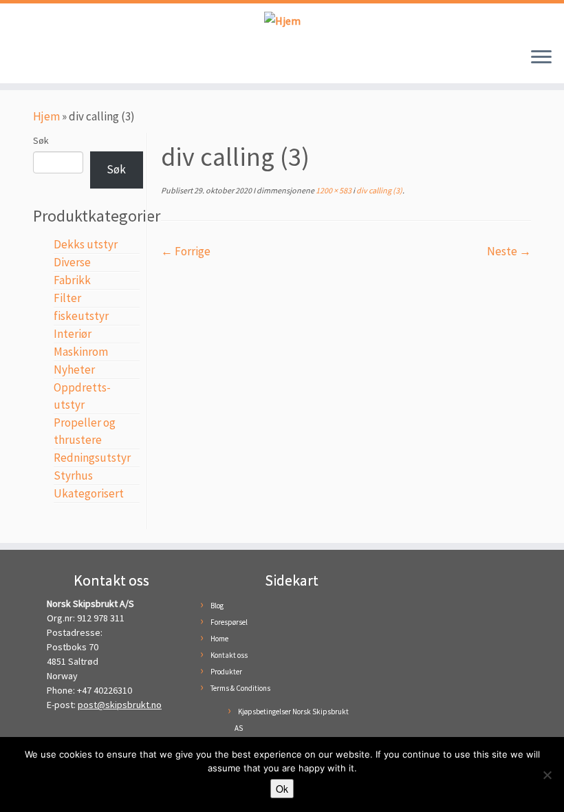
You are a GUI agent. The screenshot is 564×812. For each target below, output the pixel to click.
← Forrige (185, 251)
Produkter (226, 671)
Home (219, 638)
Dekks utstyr (86, 244)
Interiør (72, 333)
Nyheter (74, 369)
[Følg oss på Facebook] (26, 60)
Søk (41, 140)
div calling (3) (378, 190)
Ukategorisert (89, 493)
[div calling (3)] (346, 349)
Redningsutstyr (92, 457)
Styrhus (73, 475)
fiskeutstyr (81, 315)
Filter (67, 298)
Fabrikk (72, 280)
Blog (217, 605)
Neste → (509, 251)
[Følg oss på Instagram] (46, 60)
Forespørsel (229, 622)
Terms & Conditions (240, 688)
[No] (547, 775)
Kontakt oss (229, 655)
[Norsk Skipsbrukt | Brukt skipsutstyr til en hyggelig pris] (282, 20)
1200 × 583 (332, 190)
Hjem (46, 116)
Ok (282, 788)
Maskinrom (81, 351)
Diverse (72, 262)
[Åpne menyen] (541, 58)
